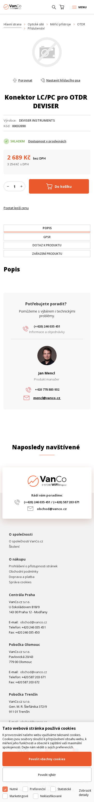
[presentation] (47, 228)
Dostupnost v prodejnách (47, 141)
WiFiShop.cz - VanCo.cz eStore (22, 7)
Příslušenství (36, 28)
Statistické (64, 789)
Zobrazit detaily (85, 792)
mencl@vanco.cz (47, 398)
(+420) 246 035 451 (47, 326)
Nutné (14, 789)
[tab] (47, 228)
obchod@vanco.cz (52, 509)
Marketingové (19, 796)
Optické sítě (36, 24)
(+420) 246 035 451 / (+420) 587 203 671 (52, 502)
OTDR (81, 24)
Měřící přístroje (60, 24)
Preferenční (38, 789)
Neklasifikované (51, 796)
